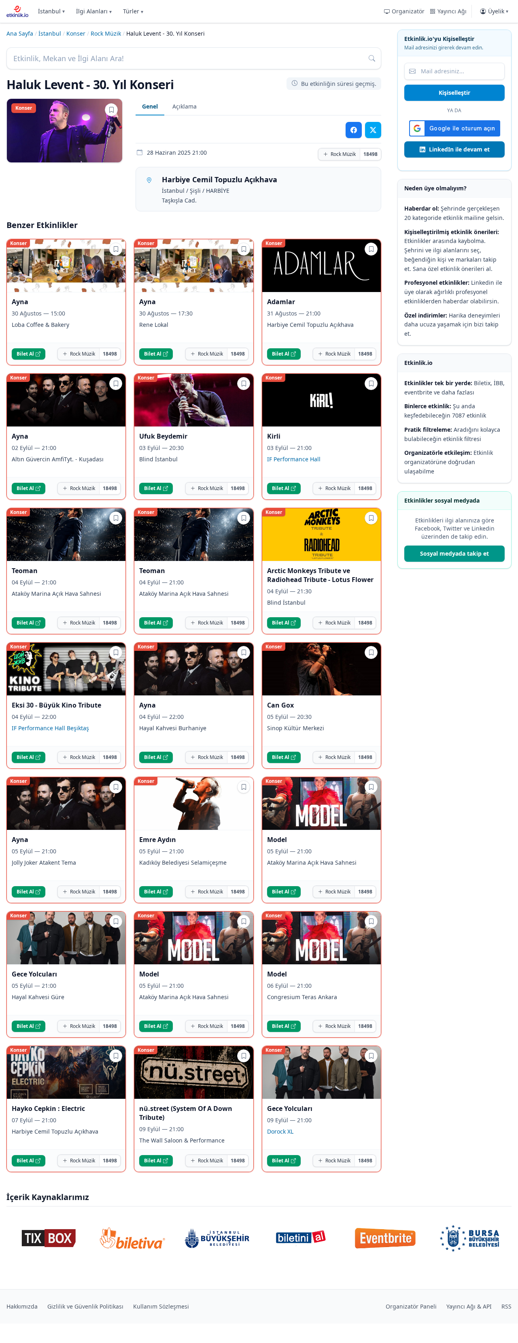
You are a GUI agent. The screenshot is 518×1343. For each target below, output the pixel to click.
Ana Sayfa (19, 33)
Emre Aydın (157, 839)
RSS (506, 1306)
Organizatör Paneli (411, 1306)
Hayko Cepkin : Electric (48, 1108)
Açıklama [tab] (184, 106)
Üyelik (498, 11)
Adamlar (281, 301)
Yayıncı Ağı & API (469, 1306)
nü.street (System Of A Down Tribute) (185, 1113)
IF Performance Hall (294, 459)
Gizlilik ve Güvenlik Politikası (85, 1306)
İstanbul (51, 11)
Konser (75, 33)
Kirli (273, 436)
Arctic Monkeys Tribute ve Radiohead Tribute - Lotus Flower (320, 575)
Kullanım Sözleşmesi (161, 1306)
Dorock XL (280, 1131)
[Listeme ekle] (111, 109)
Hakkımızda (22, 1306)
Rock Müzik (106, 33)
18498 (370, 154)
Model (277, 839)
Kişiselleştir (454, 92)
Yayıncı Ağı (452, 11)
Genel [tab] (150, 106)
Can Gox (280, 705)
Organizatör (408, 11)
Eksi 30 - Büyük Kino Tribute (56, 705)
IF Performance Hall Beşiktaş (50, 728)
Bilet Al (25, 353)
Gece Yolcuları (34, 974)
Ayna (20, 301)
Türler (133, 11)
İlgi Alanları (94, 11)
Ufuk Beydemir (163, 436)
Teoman (25, 570)
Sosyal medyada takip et (454, 553)
